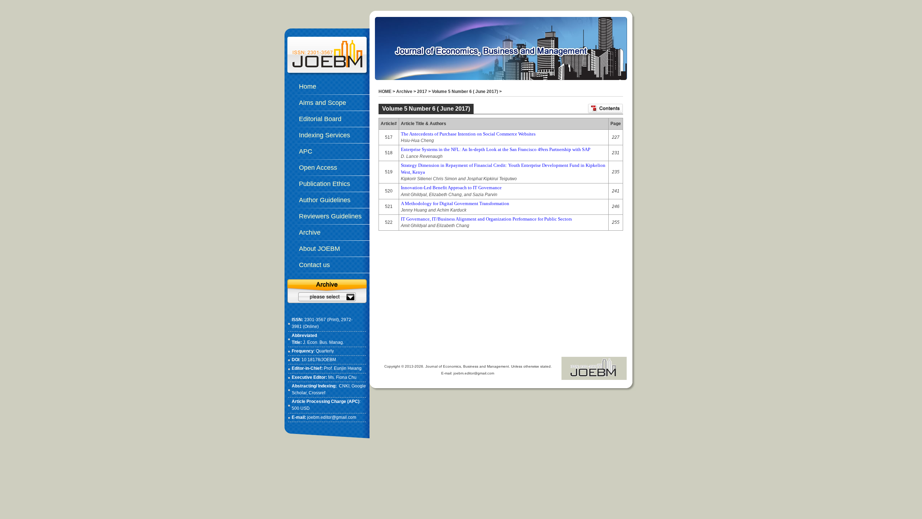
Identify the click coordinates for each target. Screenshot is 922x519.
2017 (422, 91)
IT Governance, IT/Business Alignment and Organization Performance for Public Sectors (486, 219)
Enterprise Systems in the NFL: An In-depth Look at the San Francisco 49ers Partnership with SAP (495, 149)
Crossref (317, 392)
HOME (385, 91)
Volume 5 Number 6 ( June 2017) (465, 91)
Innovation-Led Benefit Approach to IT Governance (451, 187)
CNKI (344, 386)
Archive (404, 91)
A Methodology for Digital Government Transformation (455, 203)
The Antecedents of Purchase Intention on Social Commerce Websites (468, 134)
